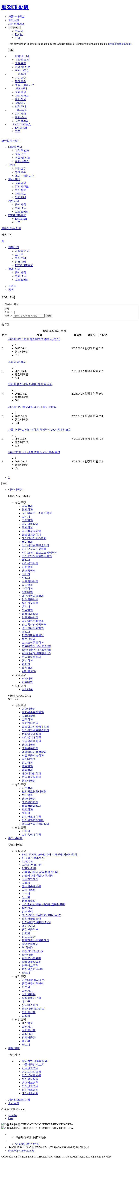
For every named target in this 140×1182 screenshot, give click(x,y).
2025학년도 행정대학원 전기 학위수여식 (32, 407)
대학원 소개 (22, 59)
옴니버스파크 (30, 1005)
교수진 (22, 74)
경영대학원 (29, 708)
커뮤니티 (21, 110)
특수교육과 (29, 639)
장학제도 (20, 102)
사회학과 (27, 567)
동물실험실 (29, 900)
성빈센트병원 (30, 1089)
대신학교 (27, 1023)
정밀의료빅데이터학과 (35, 823)
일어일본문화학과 (33, 621)
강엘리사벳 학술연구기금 (37, 875)
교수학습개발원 (31, 886)
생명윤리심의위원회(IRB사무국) (41, 915)
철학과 (26, 631)
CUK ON (27, 861)
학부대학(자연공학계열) (36, 649)
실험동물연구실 (31, 997)
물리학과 (27, 541)
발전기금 (27, 908)
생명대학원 (29, 798)
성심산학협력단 (31, 918)
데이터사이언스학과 (34, 538)
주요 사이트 (15, 838)
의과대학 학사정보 (33, 1008)
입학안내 (20, 106)
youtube (12, 1115)
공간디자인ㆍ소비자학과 (37, 513)
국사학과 (27, 520)
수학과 (26, 577)
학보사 (26, 972)
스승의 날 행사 (17, 361)
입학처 (26, 933)
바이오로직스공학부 (34, 549)
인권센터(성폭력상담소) (36, 922)
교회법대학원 (30, 723)
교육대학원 (29, 715)
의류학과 (27, 610)
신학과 (26, 831)
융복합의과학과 (31, 805)
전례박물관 (29, 1037)
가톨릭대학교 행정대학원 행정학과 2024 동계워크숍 (39, 429)
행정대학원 (29, 780)
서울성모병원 (30, 1068)
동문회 (26, 897)
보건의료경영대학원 (34, 791)
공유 (11, 289)
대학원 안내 (22, 56)
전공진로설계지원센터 (35, 940)
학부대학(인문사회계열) (36, 646)
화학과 (26, 664)
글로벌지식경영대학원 (35, 726)
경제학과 (27, 509)
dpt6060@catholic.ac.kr (21, 1150)
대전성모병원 (30, 1093)
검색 (49, 316)
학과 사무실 (22, 70)
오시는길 (13, 1103)
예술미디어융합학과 (34, 751)
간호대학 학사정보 (33, 979)
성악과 (26, 574)
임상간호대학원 (31, 816)
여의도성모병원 (31, 1071)
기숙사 (26, 893)
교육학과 (27, 719)
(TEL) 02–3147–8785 (27, 1143)
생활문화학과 (30, 748)
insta (10, 1118)
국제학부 (27, 527)
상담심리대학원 (31, 741)
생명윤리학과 (30, 802)
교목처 (26, 882)
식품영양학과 (30, 581)
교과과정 (20, 92)
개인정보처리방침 (19, 1099)
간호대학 (27, 682)
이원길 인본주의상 (33, 858)
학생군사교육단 (31, 958)
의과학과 (27, 809)
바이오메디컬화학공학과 (37, 556)
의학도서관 (29, 1012)
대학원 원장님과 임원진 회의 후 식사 (30, 384)
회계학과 (27, 667)
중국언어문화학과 (33, 628)
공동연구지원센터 (33, 983)
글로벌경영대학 (31, 531)
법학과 (26, 559)
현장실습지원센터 (33, 969)
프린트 (12, 286)
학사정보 (20, 99)
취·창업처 (28, 947)
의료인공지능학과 (33, 755)
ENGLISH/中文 (22, 124)
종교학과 (27, 762)
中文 (17, 131)
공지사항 (20, 113)
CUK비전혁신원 (31, 864)
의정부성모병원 (31, 1075)
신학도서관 (29, 1030)
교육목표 (20, 63)
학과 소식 (21, 117)
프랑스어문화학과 (33, 642)
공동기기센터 (30, 879)
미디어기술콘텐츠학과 (35, 545)
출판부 (26, 1041)
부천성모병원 (30, 1078)
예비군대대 (29, 925)
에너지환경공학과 (33, 595)
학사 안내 (22, 88)
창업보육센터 (30, 943)
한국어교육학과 (31, 777)
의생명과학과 (30, 613)
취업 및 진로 (22, 66)
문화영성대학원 (31, 733)
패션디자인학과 (31, 773)
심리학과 (27, 585)
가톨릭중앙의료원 (33, 1064)
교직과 (26, 516)
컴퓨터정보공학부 (33, 635)
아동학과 (27, 588)
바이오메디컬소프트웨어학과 (39, 552)
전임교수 (20, 77)
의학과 (26, 813)
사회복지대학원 (31, 737)
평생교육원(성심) (32, 951)
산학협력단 (29, 994)
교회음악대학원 (31, 834)
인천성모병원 (30, 1086)
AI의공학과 (29, 671)
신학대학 (27, 689)
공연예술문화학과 (33, 712)
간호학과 (27, 787)
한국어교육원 (30, 965)
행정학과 (27, 660)
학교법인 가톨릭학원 (34, 1060)
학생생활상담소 (31, 961)
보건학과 (27, 795)
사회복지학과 (30, 563)
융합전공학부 (30, 603)
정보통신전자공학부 (34, 624)
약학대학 (27, 592)
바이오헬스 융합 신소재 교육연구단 (43, 904)
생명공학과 (29, 570)
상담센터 (27, 911)
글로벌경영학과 (31, 534)
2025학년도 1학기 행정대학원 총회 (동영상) (34, 339)
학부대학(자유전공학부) (36, 653)
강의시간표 (22, 95)
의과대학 (27, 678)
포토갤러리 (22, 120)
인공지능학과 (30, 617)
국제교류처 (29, 890)
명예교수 (20, 81)
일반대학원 (29, 759)
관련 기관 (14, 1048)
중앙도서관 (29, 936)
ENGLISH (21, 127)
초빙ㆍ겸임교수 (24, 84)
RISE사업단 (29, 868)
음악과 (26, 606)
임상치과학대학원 (33, 820)
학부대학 (27, 954)
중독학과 (27, 766)
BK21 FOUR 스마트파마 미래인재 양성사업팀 (49, 854)
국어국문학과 (30, 523)
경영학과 (27, 505)
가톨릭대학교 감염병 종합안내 (40, 872)
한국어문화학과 (31, 657)
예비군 (26, 1001)
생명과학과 (29, 744)
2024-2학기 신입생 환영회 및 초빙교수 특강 (34, 452)
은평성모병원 (30, 1082)
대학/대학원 (15, 489)
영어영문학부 (30, 599)
